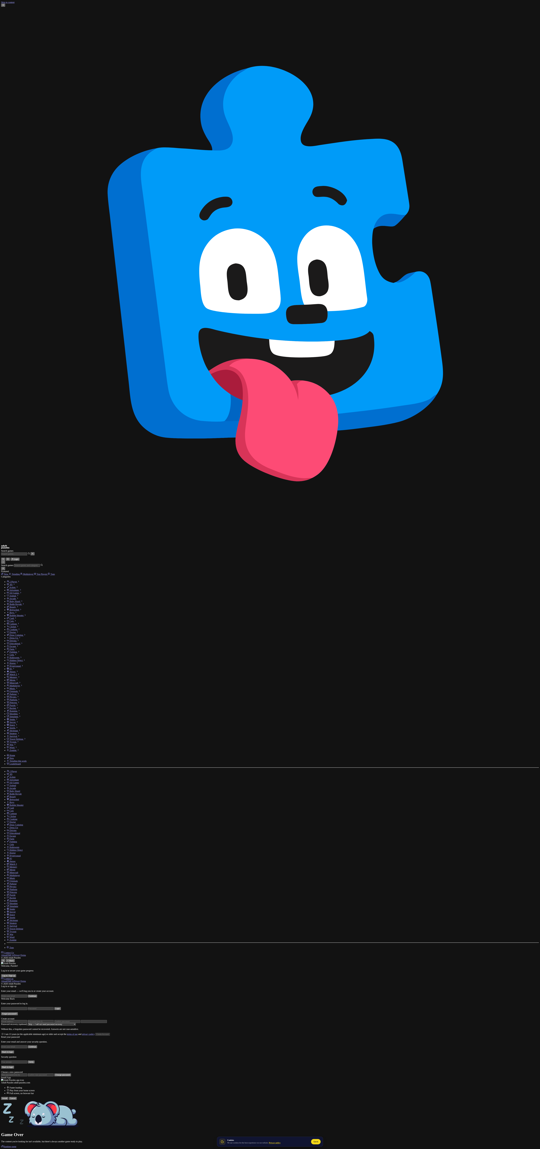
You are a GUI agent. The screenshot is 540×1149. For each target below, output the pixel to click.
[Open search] (3, 559)
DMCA (10, 955)
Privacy (17, 955)
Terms (23, 955)
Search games (7, 551)
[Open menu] (3, 5)
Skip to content (7, 2)
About (4, 955)
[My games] (8, 559)
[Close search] (33, 553)
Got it (316, 1142)
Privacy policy (275, 1143)
